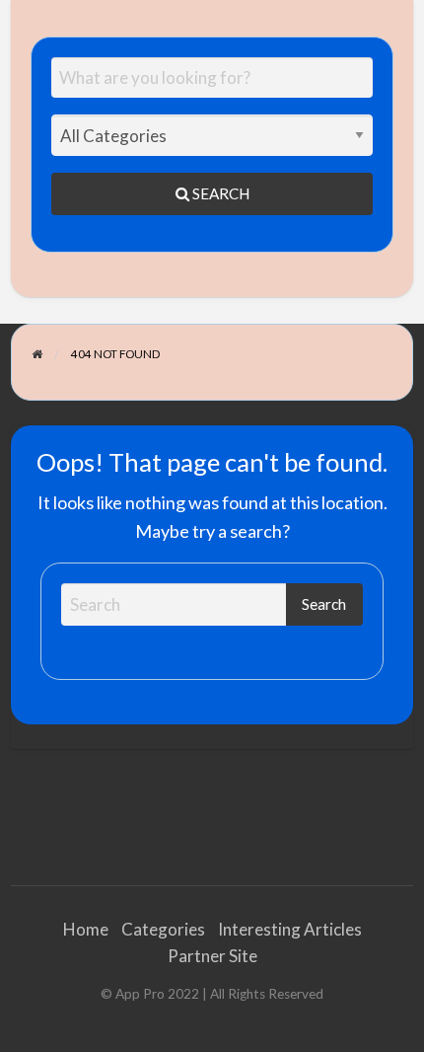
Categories (163, 929)
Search (219, 193)
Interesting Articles (290, 929)
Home (85, 929)
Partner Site (212, 955)
